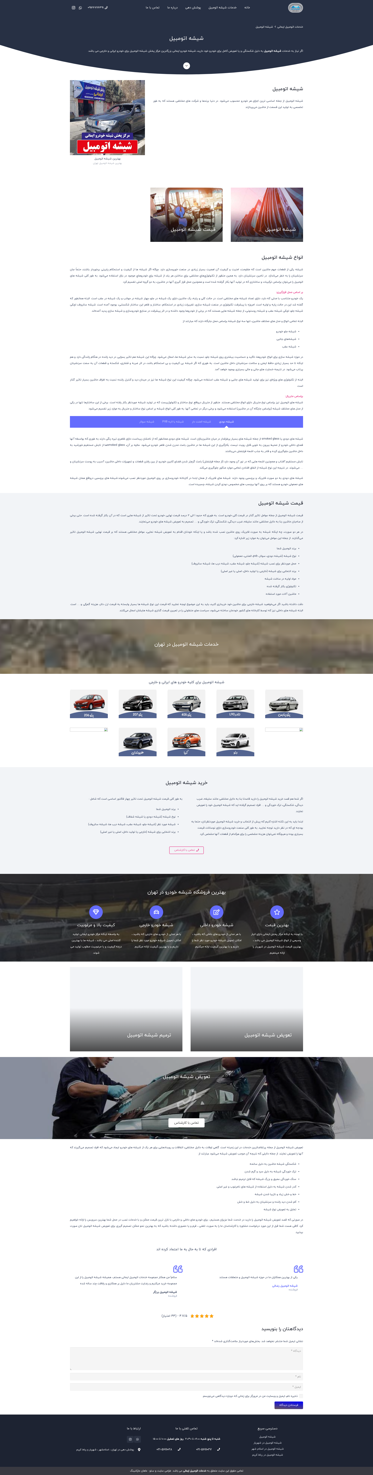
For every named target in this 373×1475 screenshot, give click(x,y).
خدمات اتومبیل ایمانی (290, 27)
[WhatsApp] (80, 7)
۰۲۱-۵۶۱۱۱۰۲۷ (204, 1449)
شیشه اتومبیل (264, 27)
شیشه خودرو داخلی (216, 925)
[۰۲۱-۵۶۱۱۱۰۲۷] (217, 1449)
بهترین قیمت (277, 925)
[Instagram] (73, 7)
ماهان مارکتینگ (138, 1471)
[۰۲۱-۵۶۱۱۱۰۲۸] (177, 1449)
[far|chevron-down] (186, 65)
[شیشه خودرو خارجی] (156, 912)
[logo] (295, 8)
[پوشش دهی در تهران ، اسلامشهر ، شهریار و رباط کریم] (137, 1449)
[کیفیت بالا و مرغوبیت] (96, 912)
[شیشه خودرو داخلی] (216, 912)
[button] (207, 8)
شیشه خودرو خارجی (156, 925)
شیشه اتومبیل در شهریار (268, 1443)
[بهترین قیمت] (277, 912)
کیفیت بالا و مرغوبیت (96, 925)
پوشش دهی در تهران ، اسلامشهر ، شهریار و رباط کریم (105, 1449)
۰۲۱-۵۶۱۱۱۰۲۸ (164, 1449)
